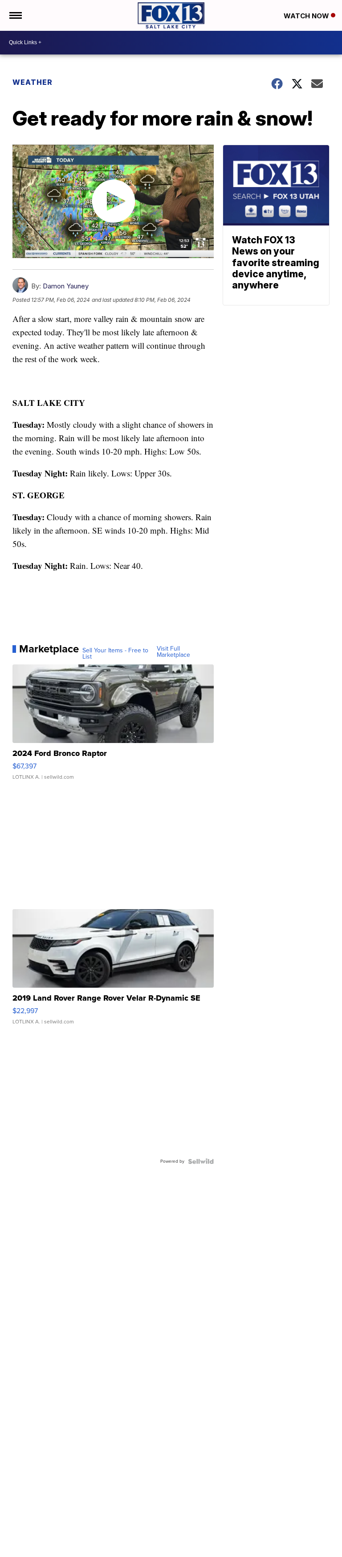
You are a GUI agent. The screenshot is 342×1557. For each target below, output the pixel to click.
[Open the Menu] (15, 15)
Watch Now (307, 16)
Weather (32, 82)
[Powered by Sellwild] (201, 1161)
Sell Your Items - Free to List (115, 653)
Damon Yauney (66, 286)
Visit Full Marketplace (173, 652)
